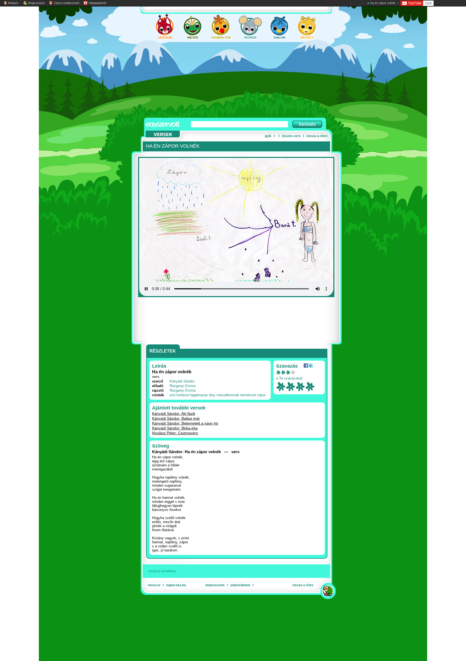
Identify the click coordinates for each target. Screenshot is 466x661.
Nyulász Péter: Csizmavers (175, 433)
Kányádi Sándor (182, 381)
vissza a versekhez (162, 571)
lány (212, 395)
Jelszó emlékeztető (66, 3)
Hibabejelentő (97, 3)
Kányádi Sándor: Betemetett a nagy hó (185, 423)
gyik (268, 136)
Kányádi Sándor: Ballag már (176, 418)
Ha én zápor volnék (383, 3)
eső (172, 395)
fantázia (182, 395)
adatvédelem (240, 585)
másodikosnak (228, 395)
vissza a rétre (316, 136)
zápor (261, 395)
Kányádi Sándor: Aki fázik (173, 413)
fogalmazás (199, 395)
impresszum (215, 585)
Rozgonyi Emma (183, 386)
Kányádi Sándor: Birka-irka (175, 428)
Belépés (13, 3)
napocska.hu (176, 585)
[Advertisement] (228, 80)
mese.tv (154, 585)
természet (248, 395)
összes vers (291, 136)
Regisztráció (36, 3)
